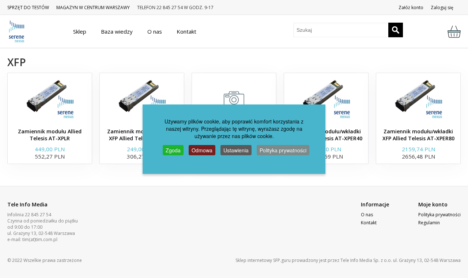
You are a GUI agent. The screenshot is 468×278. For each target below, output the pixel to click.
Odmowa (202, 150)
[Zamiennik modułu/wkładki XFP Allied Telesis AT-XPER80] (418, 99)
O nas (367, 215)
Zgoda (173, 150)
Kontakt (369, 223)
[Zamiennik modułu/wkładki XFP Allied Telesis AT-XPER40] (326, 99)
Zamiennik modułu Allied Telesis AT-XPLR (50, 135)
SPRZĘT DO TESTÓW (28, 7)
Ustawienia (236, 150)
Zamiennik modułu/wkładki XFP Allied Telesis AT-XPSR (142, 135)
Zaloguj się (442, 7)
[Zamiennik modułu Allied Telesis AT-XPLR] (49, 99)
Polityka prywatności (439, 215)
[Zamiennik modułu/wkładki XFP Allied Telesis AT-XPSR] (141, 99)
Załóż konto (411, 7)
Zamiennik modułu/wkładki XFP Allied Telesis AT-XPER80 (418, 135)
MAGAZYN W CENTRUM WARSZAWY (93, 7)
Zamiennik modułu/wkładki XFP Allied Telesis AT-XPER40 (326, 135)
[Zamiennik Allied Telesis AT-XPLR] (234, 99)
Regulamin (429, 223)
